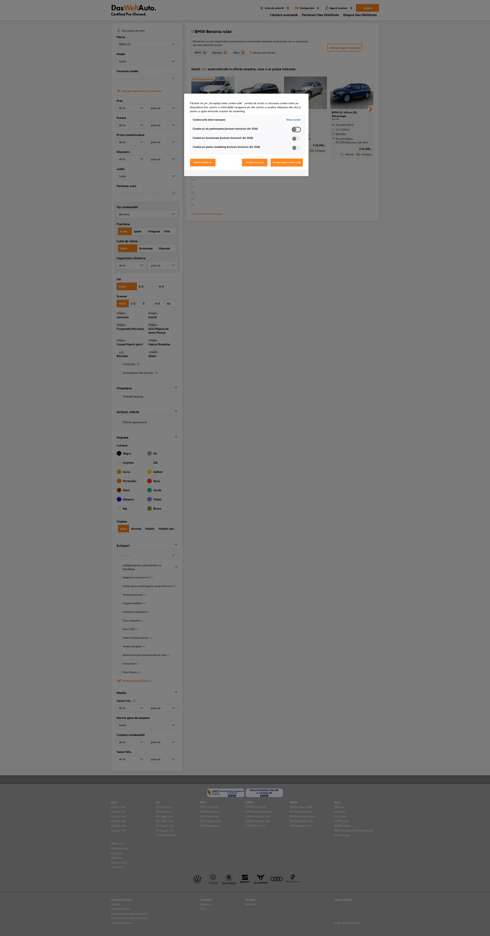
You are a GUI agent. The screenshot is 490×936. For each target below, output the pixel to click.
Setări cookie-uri (203, 162)
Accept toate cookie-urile (287, 162)
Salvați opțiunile (255, 162)
